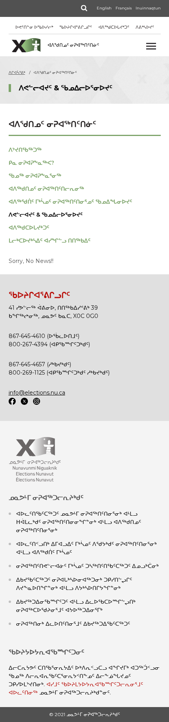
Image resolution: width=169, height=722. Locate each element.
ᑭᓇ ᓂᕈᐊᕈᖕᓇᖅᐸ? (31, 162)
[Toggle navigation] (151, 46)
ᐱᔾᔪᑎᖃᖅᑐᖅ (25, 149)
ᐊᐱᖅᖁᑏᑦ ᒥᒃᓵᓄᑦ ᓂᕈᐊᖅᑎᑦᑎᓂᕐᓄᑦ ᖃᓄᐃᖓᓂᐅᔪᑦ (70, 201)
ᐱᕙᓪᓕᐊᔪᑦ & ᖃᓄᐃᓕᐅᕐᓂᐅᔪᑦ (46, 214)
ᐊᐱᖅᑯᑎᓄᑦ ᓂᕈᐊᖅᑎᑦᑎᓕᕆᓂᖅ (46, 188)
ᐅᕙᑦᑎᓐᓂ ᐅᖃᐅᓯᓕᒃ (34, 27)
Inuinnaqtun (148, 8)
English (104, 8)
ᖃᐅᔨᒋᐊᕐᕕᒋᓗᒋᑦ (75, 27)
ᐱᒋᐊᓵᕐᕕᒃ (17, 72)
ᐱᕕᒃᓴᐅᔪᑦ (145, 27)
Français (124, 8)
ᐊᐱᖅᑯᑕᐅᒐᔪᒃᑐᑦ (113, 27)
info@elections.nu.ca (37, 392)
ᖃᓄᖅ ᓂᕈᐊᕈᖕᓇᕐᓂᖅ (35, 175)
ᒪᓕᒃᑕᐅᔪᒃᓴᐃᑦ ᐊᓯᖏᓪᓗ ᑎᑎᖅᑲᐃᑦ (49, 240)
